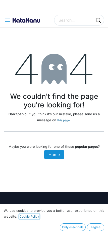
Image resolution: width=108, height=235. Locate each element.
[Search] (98, 20)
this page (63, 120)
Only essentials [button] (72, 227)
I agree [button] (95, 227)
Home (54, 154)
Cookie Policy (29, 216)
